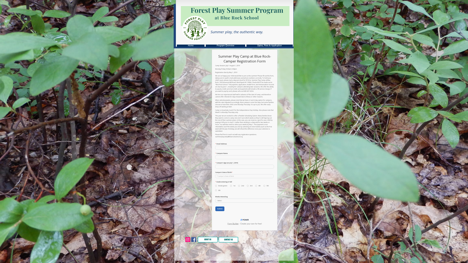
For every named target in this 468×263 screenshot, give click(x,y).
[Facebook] (193, 239)
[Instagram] (187, 239)
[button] (263, 239)
